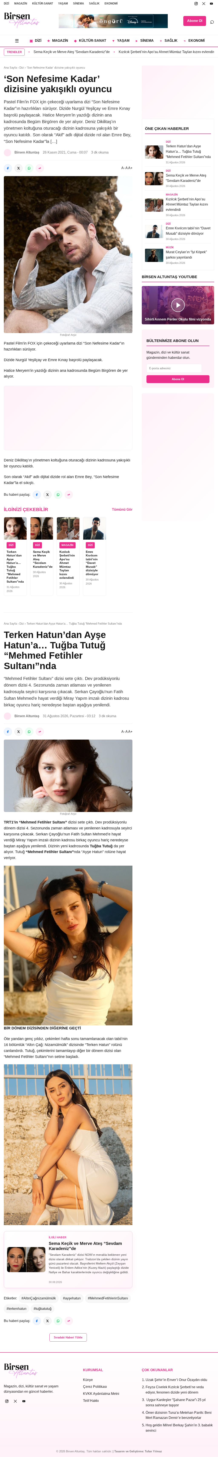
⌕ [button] (212, 21)
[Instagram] (196, 3)
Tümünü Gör (122, 509)
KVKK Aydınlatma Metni (101, 1393)
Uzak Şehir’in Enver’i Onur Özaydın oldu (176, 1380)
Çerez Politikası (95, 1386)
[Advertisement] (68, 418)
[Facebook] (8, 168)
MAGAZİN (20, 3)
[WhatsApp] (29, 168)
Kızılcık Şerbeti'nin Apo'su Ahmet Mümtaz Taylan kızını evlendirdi (67, 565)
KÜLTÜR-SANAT (42, 3)
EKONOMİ (111, 3)
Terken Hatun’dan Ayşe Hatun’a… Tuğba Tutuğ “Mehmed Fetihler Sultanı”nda (15, 566)
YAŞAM (63, 3)
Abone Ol (194, 21)
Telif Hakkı (91, 1400)
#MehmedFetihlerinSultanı (108, 1298)
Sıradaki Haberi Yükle (68, 1337)
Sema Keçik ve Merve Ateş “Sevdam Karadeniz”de (39, 52)
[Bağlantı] (40, 168)
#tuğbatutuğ (43, 1308)
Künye (88, 1380)
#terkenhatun (16, 1308)
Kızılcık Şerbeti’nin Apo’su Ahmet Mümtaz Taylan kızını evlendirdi (136, 52)
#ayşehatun (72, 1298)
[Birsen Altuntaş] (22, 20)
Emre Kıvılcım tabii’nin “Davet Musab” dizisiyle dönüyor (92, 563)
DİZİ (6, 3)
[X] (204, 3)
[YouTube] (211, 3)
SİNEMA (78, 3)
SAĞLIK (94, 3)
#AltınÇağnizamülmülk (39, 1298)
